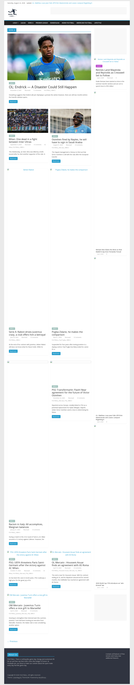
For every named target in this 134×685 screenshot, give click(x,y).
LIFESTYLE (97, 23)
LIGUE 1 (15, 23)
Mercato (61, 148)
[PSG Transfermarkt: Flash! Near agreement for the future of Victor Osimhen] (70, 362)
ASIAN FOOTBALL (68, 23)
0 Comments (37, 145)
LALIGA (23, 23)
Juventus (18, 613)
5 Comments (37, 90)
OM (29, 613)
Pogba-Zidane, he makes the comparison (67, 333)
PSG (66, 401)
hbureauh (28, 90)
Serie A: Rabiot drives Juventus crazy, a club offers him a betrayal (27, 333)
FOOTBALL (47, 90)
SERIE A (30, 23)
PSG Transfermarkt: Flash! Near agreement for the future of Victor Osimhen (70, 392)
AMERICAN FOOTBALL (84, 23)
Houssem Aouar (64, 571)
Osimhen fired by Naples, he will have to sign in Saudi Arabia (69, 141)
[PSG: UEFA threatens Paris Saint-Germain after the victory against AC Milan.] (27, 552)
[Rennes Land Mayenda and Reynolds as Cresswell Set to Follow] (110, 59)
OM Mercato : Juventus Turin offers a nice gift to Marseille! (25, 607)
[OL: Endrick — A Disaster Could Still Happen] (49, 35)
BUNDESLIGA (54, 23)
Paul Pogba (62, 340)
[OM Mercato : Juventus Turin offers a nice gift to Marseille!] (27, 595)
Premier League (42, 23)
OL (76, 571)
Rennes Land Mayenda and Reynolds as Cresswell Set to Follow (110, 72)
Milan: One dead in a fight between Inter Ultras (23, 140)
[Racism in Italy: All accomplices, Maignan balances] (27, 362)
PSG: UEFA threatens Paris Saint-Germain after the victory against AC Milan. (27, 565)
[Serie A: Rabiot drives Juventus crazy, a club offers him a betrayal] (27, 170)
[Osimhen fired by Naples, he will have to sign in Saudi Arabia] (70, 110)
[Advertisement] (88, 10)
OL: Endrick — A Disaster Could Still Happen (43, 87)
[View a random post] (124, 23)
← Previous (12, 641)
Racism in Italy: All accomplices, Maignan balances (26, 525)
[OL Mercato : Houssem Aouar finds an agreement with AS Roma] (70, 552)
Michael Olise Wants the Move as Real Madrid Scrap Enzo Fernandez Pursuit (58, 3)
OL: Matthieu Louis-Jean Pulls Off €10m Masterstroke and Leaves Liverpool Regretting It (109, 417)
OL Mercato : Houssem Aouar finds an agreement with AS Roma (70, 564)
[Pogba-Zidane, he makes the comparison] (70, 170)
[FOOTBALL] (9, 23)
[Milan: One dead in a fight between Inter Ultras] (27, 110)
